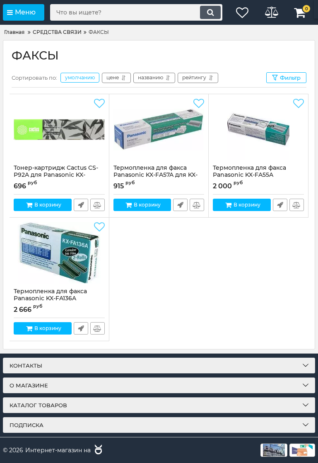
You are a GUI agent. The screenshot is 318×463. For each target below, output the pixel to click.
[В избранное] (99, 103)
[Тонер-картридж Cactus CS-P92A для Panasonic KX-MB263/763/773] (59, 129)
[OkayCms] (97, 450)
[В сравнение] (97, 205)
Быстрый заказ (81, 205)
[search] (210, 12)
